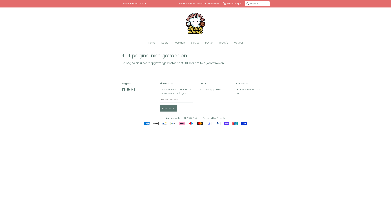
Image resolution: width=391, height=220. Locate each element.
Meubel (238, 42)
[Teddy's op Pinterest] (128, 90)
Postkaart (179, 42)
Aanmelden (185, 3)
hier (191, 63)
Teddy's (223, 42)
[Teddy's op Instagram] (133, 90)
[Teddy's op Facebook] (123, 90)
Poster (209, 42)
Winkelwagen (234, 3)
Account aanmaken (208, 3)
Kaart (164, 42)
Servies (195, 42)
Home (151, 42)
